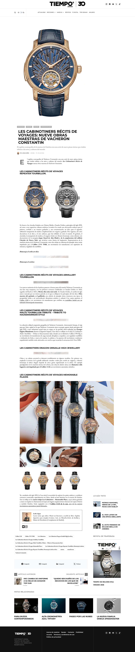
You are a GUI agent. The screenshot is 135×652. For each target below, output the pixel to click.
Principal (29, 126)
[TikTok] (119, 4)
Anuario (49, 634)
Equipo (63, 632)
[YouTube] (113, 4)
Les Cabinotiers (42, 536)
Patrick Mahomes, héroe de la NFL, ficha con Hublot (110, 505)
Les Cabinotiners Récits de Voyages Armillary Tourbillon (29, 539)
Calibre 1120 (18, 536)
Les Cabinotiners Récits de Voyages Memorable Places (28, 546)
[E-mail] (23, 527)
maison (62, 549)
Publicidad (79, 632)
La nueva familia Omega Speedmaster (108, 617)
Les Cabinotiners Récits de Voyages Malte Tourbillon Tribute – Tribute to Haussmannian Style (39, 543)
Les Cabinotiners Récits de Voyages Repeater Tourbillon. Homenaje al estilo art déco (36, 549)
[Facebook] (109, 4)
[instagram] (26, 527)
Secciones (50, 12)
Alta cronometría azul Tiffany (52, 617)
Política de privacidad (53, 637)
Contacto (71, 632)
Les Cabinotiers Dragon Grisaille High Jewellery (61, 536)
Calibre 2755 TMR (30, 536)
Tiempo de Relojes (46, 126)
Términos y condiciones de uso (64, 634)
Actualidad (41, 12)
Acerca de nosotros (52, 632)
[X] (116, 4)
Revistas (68, 12)
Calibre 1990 (24, 300)
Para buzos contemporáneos (24, 617)
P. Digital (75, 12)
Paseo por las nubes (80, 616)
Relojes (36, 126)
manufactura (70, 549)
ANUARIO (92, 12)
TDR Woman (84, 12)
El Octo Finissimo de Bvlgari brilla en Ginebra (111, 527)
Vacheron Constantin (20, 553)
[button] (15, 12)
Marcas (59, 12)
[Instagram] (106, 4)
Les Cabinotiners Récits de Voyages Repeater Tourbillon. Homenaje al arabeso (64, 546)
